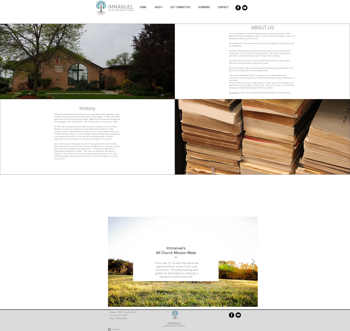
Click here (233, 93)
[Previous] (112, 262)
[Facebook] (238, 7)
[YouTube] (244, 7)
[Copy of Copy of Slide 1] (186, 303)
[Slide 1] (179, 303)
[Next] (253, 262)
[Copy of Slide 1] (182, 303)
